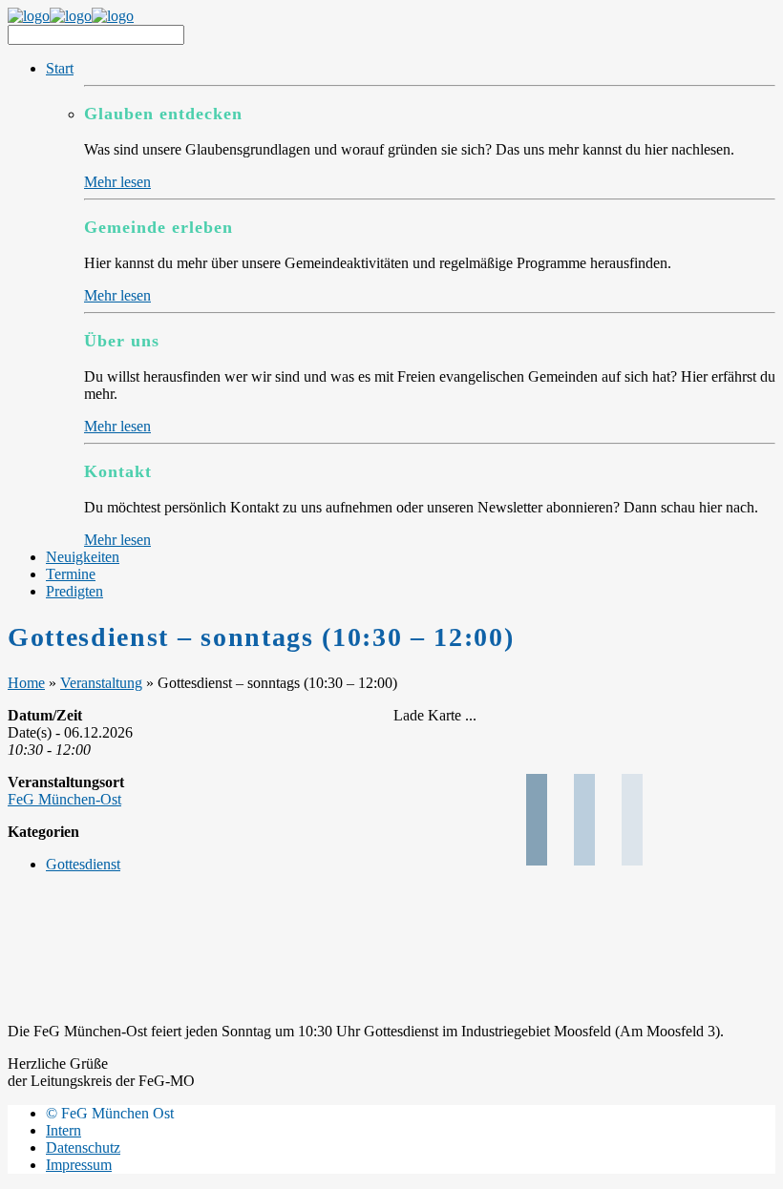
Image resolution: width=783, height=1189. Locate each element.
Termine (70, 574)
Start (60, 68)
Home (26, 683)
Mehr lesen (117, 182)
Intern (63, 1130)
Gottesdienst (83, 864)
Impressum (79, 1165)
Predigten (74, 591)
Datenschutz (83, 1147)
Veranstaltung (101, 683)
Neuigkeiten (82, 557)
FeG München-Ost (64, 799)
